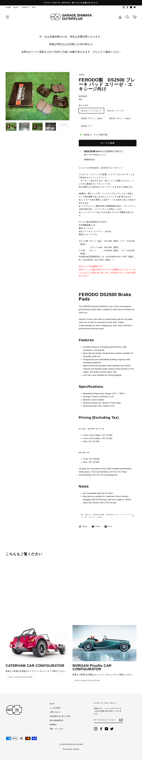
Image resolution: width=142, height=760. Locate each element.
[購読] (121, 720)
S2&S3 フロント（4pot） (120, 118)
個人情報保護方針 (57, 720)
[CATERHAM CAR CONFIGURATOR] (37, 643)
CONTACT (25, 7)
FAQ (33, 7)
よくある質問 (55, 708)
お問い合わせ (55, 712)
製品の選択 (84, 105)
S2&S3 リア (86, 126)
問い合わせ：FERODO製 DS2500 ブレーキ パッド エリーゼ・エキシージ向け (107, 516)
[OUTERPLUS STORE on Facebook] (101, 728)
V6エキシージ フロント (91, 111)
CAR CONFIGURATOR (20, 677)
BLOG (15, 7)
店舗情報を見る (89, 159)
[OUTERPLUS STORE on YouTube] (106, 728)
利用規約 (53, 725)
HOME (8, 7)
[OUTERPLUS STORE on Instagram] (95, 728)
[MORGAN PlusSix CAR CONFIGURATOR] (104, 643)
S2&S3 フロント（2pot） (92, 118)
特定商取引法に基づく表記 (60, 716)
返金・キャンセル (57, 729)
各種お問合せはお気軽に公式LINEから (71, 44)
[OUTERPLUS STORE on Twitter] (112, 728)
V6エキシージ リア (115, 111)
